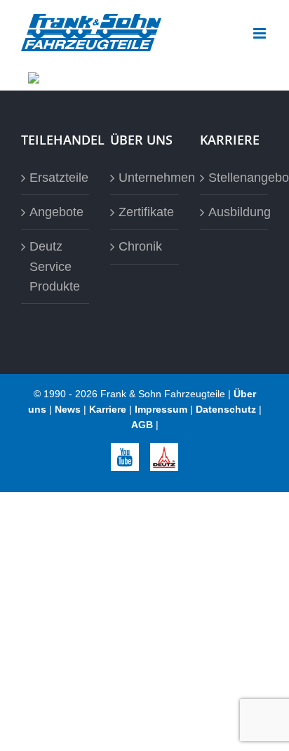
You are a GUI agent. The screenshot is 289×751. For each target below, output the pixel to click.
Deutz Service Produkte (54, 266)
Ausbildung (234, 212)
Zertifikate (145, 212)
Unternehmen (145, 178)
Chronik (140, 246)
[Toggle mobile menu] (260, 33)
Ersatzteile (55, 178)
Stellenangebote (234, 178)
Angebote (55, 212)
